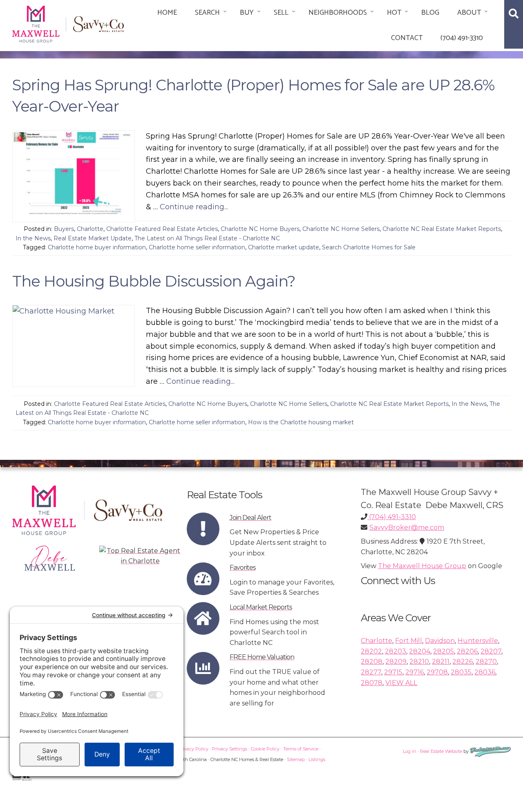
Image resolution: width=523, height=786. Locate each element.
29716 (414, 672)
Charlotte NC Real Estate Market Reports (441, 229)
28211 (440, 661)
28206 (467, 651)
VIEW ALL (401, 683)
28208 (371, 661)
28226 (462, 661)
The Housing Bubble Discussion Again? (153, 281)
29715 (393, 672)
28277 (371, 672)
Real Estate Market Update (93, 238)
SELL (281, 13)
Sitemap (296, 759)
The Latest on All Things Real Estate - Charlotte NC (207, 238)
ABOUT (469, 13)
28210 (419, 661)
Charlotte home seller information (197, 247)
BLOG (430, 13)
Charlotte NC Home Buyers (260, 229)
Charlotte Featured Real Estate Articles (162, 229)
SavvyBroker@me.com (406, 527)
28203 (395, 651)
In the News (33, 238)
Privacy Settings (229, 749)
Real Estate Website (441, 751)
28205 (443, 651)
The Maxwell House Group (422, 566)
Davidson (440, 641)
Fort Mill (408, 641)
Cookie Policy (265, 749)
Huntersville (478, 641)
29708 (437, 672)
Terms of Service (300, 749)
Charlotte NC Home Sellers (341, 229)
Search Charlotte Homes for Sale (369, 247)
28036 (484, 672)
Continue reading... (194, 206)
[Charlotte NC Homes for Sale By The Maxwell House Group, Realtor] (68, 23)
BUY (247, 13)
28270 (486, 661)
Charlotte (90, 229)
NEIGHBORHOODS (337, 13)
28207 (491, 651)
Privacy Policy (193, 749)
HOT (394, 13)
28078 (371, 683)
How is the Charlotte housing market (301, 422)
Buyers (64, 229)
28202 (371, 651)
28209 (396, 661)
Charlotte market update (283, 247)
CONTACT (406, 38)
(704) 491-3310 (461, 38)
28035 (461, 672)
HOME (167, 13)
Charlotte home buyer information (97, 247)
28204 (419, 651)
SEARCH (207, 13)
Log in (409, 751)
